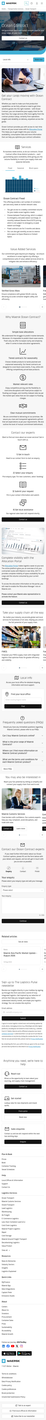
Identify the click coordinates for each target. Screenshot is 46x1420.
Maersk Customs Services (11, 1201)
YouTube (12, 1346)
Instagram (21, 1346)
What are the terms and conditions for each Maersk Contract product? (20, 760)
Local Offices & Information (12, 1180)
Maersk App (6, 1286)
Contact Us (6, 1187)
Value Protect (7, 1246)
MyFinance (6, 1282)
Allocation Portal (35, 129)
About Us (5, 1310)
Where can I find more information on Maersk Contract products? (20, 751)
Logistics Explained (9, 1271)
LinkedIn (3, 1346)
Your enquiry (6, 896)
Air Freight (6, 1215)
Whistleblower (7, 1378)
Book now (38, 60)
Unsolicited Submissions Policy (13, 1397)
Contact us (23, 38)
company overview (7, 1034)
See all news (23, 942)
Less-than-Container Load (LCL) (13, 1222)
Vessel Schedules (8, 1169)
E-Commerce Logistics (10, 1219)
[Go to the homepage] (11, 1362)
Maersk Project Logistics (11, 1229)
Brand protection (8, 1393)
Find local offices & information (24, 1411)
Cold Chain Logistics (9, 1225)
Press (4, 1324)
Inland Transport (8, 1205)
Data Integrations (8, 1289)
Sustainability (7, 1327)
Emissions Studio (8, 1296)
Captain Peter (7, 1292)
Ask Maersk (26, 3)
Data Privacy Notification (11, 1381)
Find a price (23, 1111)
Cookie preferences (9, 1389)
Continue (23, 921)
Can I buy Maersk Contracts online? (19, 735)
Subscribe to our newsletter (24, 1416)
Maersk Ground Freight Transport (14, 1239)
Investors (5, 1313)
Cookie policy (7, 1385)
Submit (23, 1018)
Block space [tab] (33, 168)
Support (31, 3)
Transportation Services (15, 9)
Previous (3, 306)
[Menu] (42, 3)
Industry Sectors (8, 1264)
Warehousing (7, 1212)
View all (5, 1250)
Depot (4, 1232)
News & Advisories (9, 1261)
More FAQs (8, 769)
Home (4, 9)
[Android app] (24, 1353)
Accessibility (6, 1331)
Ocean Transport (30, 9)
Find (23, 706)
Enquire (23, 1142)
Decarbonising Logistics (10, 1243)
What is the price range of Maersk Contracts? (18, 743)
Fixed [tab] (10, 168)
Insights (5, 1268)
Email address (7, 1008)
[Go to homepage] (9, 3)
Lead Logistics (7, 1208)
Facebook (8, 1346)
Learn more (20, 829)
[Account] (37, 3)
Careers (4, 1307)
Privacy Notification (37, 1039)
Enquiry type (6, 886)
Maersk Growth (7, 1334)
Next (42, 306)
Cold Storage (6, 1236)
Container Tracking (9, 1166)
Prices (4, 1159)
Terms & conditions (9, 1374)
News (6, 950)
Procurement (7, 1317)
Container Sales (7, 1320)
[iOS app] (9, 1353)
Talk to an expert (24, 1405)
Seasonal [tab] (20, 168)
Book (4, 1163)
